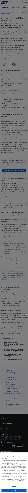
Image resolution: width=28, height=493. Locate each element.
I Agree (14, 490)
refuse (9, 479)
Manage (14, 486)
